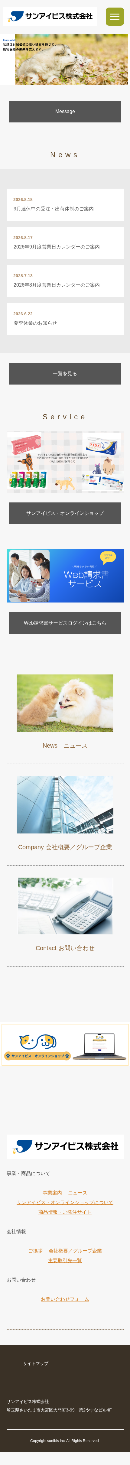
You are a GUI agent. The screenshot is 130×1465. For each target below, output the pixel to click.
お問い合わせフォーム (65, 1299)
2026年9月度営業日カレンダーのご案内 (57, 246)
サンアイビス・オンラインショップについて (65, 1202)
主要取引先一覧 (65, 1260)
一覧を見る (65, 373)
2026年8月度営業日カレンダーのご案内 (57, 284)
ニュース (77, 1192)
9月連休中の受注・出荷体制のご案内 (54, 208)
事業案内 (52, 1192)
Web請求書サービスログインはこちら (65, 622)
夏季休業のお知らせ (35, 323)
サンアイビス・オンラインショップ (65, 513)
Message (65, 111)
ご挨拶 (35, 1250)
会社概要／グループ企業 (75, 1250)
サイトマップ (35, 1363)
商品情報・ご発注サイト (65, 1212)
